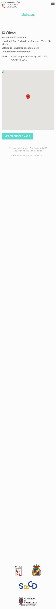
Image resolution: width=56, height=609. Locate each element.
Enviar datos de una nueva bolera (27, 155)
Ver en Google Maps (17, 136)
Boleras (28, 14)
